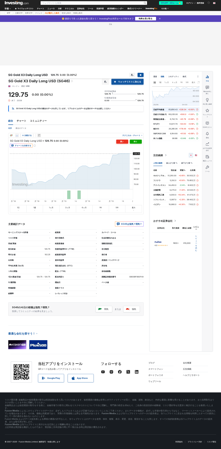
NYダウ (156, 124)
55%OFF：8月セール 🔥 (171, 3)
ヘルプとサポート (191, 375)
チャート (21, 120)
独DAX (156, 129)
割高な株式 (77, 13)
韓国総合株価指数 (160, 119)
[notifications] (208, 2)
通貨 (155, 76)
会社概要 (187, 362)
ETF (8, 13)
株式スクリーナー (134, 9)
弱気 (106, 309)
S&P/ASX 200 (159, 133)
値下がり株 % (186, 163)
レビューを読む (196, 243)
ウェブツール (154, 381)
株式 (184, 76)
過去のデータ (20, 128)
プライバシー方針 (195, 442)
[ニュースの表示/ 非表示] (39, 135)
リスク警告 (211, 442)
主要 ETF (19, 13)
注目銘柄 (158, 155)
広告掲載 (187, 369)
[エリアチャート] (17, 135)
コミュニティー (38, 120)
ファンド (38, 13)
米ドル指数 (157, 138)
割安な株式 (66, 13)
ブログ (151, 362)
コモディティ (173, 76)
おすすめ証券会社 (163, 220)
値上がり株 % (171, 163)
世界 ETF (28, 13)
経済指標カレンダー (115, 9)
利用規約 (179, 442)
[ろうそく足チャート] (11, 135)
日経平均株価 (158, 109)
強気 (134, 309)
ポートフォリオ (155, 375)
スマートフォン (155, 369)
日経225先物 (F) (160, 114)
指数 (162, 76)
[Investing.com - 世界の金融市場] (17, 3)
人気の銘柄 (157, 163)
